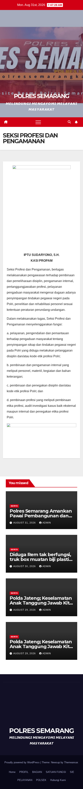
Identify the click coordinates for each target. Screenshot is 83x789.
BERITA (14, 506)
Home (12, 772)
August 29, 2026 (24, 610)
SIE (72, 772)
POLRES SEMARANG (41, 96)
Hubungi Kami (58, 780)
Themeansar (71, 762)
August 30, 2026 (24, 566)
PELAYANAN (24, 780)
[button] (69, 122)
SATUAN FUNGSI (56, 772)
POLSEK (41, 780)
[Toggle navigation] (38, 122)
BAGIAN (37, 772)
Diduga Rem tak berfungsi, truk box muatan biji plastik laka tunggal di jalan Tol (41, 559)
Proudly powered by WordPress (22, 762)
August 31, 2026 (24, 522)
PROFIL (23, 772)
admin (46, 522)
